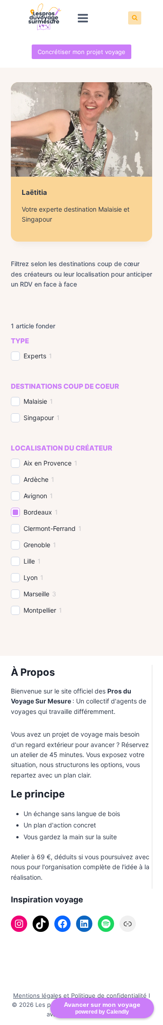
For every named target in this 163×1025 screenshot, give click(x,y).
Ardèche (36, 479)
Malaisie (35, 401)
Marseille (36, 594)
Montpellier (40, 610)
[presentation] (81, 129)
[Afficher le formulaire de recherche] (134, 18)
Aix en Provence (48, 463)
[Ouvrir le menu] (83, 18)
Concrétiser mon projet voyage (81, 51)
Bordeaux (38, 512)
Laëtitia (34, 192)
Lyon (31, 577)
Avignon (35, 496)
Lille (29, 561)
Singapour (39, 417)
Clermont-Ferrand (50, 528)
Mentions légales (37, 995)
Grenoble (37, 545)
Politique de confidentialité (109, 995)
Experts (35, 356)
